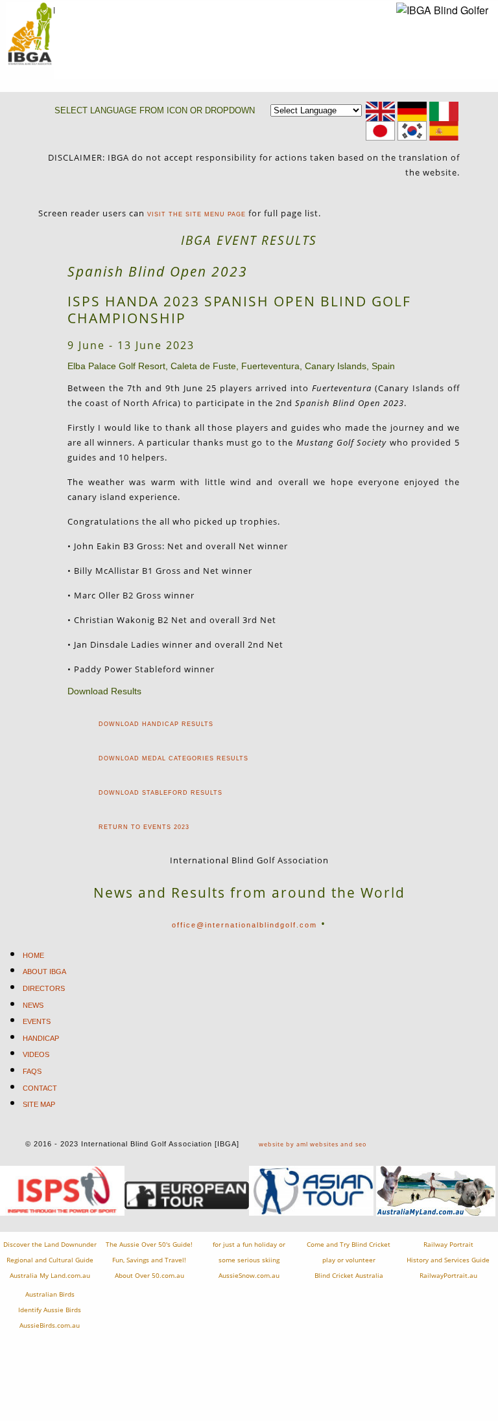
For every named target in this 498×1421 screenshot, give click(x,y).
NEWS (33, 1005)
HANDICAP (41, 1038)
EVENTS (37, 1021)
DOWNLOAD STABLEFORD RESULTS (160, 793)
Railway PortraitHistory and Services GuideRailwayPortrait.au (448, 1260)
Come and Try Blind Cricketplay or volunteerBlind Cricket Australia (348, 1260)
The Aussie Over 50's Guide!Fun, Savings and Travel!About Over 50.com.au (149, 1260)
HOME (33, 955)
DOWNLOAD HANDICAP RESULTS (156, 724)
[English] (380, 111)
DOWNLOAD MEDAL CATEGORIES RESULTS (173, 758)
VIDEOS (36, 1054)
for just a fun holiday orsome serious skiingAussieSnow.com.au (249, 1260)
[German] (412, 111)
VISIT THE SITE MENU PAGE (196, 214)
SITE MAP (39, 1104)
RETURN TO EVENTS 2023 (144, 827)
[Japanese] (380, 130)
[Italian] (444, 111)
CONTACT (40, 1088)
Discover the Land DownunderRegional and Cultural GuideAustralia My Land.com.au (50, 1260)
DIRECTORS (44, 988)
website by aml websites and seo (312, 1144)
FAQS (32, 1071)
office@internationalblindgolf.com (244, 925)
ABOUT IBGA (44, 971)
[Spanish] (444, 130)
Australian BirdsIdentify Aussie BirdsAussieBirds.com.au (49, 1310)
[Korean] (412, 130)
